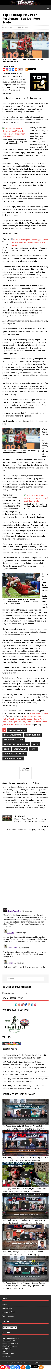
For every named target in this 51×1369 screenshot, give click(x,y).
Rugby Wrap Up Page (39, 713)
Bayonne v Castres (17, 730)
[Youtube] (4, 69)
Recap (6, 749)
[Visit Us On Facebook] (25, 1005)
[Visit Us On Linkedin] (32, 1005)
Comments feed (8, 1312)
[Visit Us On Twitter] (15, 1005)
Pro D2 (35, 744)
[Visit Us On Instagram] (19, 1005)
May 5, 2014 (9, 27)
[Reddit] (16, 69)
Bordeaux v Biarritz (12, 735)
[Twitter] (10, 69)
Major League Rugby (10, 1343)
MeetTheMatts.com (9, 1346)
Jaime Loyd (7, 722)
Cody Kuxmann (28, 722)
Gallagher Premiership (10, 1338)
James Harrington (23, 27)
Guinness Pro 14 (8, 1341)
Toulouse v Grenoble (13, 758)
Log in (4, 1304)
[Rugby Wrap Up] (25, 3)
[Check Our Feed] (28, 1005)
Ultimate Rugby (8, 1354)
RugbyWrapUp (30, 716)
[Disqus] (25, 871)
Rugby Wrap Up (20, 749)
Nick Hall (13, 719)
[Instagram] (7, 69)
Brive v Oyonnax (33, 735)
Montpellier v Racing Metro (16, 744)
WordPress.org (8, 1316)
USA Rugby (6, 1356)
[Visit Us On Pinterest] (35, 1005)
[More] (27, 69)
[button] (47, 7)
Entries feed (7, 1308)
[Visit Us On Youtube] (22, 1005)
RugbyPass (6, 1348)
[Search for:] (25, 979)
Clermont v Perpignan (14, 740)
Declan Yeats (25, 724)
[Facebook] (13, 69)
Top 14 (33, 749)
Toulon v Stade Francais (14, 754)
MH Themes (40, 1363)
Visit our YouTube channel (12, 1288)
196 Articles (34, 783)
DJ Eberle (17, 722)
